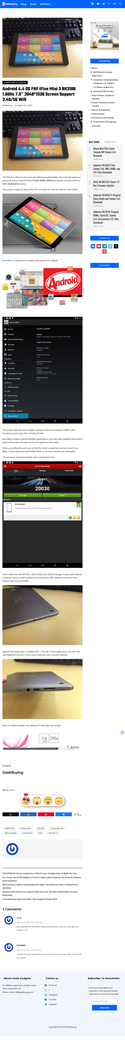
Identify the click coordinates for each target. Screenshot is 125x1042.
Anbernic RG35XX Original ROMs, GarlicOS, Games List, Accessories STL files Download (106, 217)
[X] (109, 3)
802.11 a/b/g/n (10, 833)
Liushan (21, 945)
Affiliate (45, 4)
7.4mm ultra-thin (57, 828)
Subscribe (104, 1007)
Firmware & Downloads (103, 117)
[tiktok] (110, 246)
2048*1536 (9, 828)
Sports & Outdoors (101, 110)
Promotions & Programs (104, 121)
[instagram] (114, 3)
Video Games (98, 114)
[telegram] (104, 246)
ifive (40, 833)
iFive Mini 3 (7, 260)
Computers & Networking (105, 80)
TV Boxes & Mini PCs (104, 87)
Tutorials (96, 126)
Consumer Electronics (103, 91)
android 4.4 (27, 833)
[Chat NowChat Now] (122, 732)
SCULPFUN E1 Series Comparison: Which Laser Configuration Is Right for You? (39, 873)
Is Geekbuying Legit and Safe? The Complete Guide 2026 (29, 899)
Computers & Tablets (15, 82)
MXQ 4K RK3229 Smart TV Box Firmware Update (106, 183)
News (33, 4)
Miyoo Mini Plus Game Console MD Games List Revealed (104, 151)
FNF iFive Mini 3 (14, 177)
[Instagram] (103, 3)
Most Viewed (94, 142)
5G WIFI (41, 828)
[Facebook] (92, 3)
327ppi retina (26, 828)
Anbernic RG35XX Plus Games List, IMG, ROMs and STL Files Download (106, 168)
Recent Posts (110, 142)
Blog (23, 4)
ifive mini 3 (53, 833)
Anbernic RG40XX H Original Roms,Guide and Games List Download (107, 198)
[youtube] (98, 3)
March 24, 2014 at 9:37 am (29, 949)
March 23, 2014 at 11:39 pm (29, 922)
